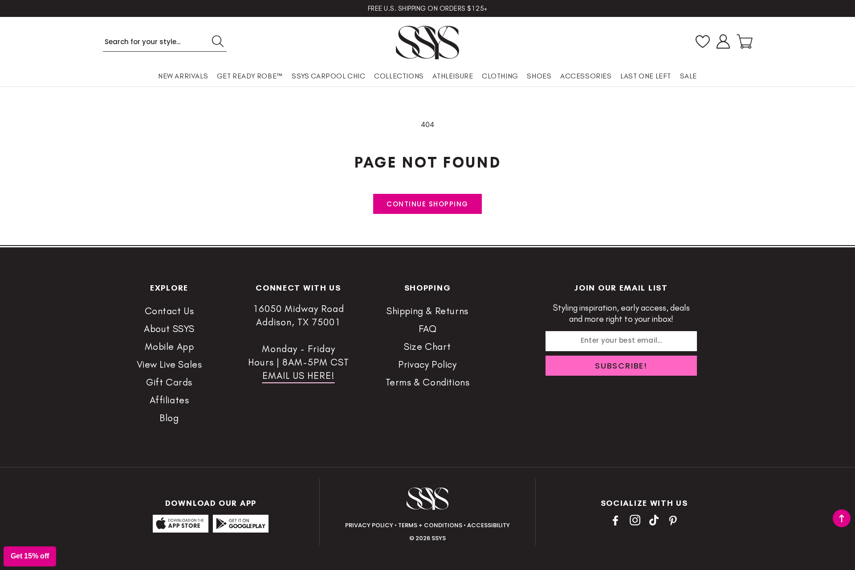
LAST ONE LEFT (645, 76)
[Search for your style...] (217, 41)
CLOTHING (500, 76)
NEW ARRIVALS (183, 76)
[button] (745, 41)
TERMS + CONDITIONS (430, 525)
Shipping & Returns (427, 310)
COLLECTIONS (399, 76)
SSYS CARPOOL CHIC (328, 76)
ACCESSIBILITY (488, 525)
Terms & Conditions (428, 382)
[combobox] (165, 42)
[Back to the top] (842, 518)
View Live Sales (169, 364)
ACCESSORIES (586, 76)
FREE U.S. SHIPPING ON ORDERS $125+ (428, 8)
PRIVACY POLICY (369, 525)
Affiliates (169, 400)
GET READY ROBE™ (250, 76)
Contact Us (169, 310)
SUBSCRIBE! (621, 365)
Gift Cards (169, 382)
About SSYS (169, 328)
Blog (169, 417)
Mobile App (169, 346)
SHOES (539, 76)
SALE (688, 76)
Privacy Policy (427, 364)
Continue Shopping (427, 204)
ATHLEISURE (452, 76)
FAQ (428, 328)
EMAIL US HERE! (298, 375)
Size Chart (427, 346)
